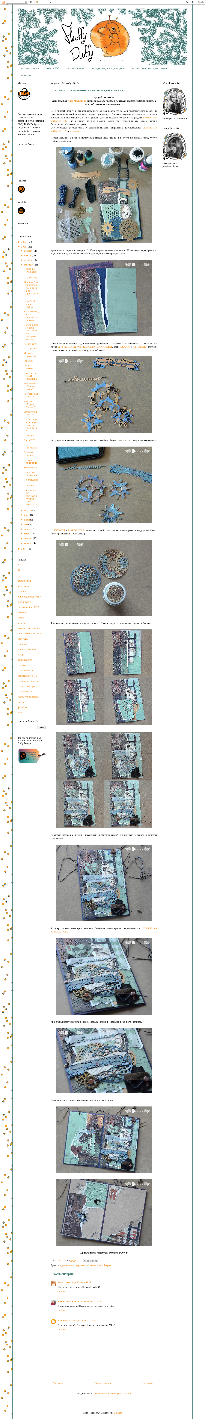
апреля (28, 529)
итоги (21, 617)
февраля (28, 538)
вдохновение (67, 1265)
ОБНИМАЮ (139, 346)
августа (28, 510)
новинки (22, 644)
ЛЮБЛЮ (125, 346)
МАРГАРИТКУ (104, 346)
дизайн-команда (75, 68)
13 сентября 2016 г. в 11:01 (77, 1282)
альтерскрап (24, 586)
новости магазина (27, 649)
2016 (24, 246)
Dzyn (60, 1282)
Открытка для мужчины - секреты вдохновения (31, 425)
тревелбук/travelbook (28, 696)
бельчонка (75, 131)
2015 (24, 549)
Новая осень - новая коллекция (31, 376)
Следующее (59, 1383)
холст (20, 712)
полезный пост (25, 670)
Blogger (117, 1413)
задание (22, 612)
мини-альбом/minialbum (30, 633)
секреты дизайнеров (100, 1265)
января (28, 543)
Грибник (28, 361)
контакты (26, 75)
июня (27, 519)
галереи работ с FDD (28, 607)
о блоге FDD (53, 68)
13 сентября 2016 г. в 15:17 (90, 1301)
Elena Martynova (67, 1301)
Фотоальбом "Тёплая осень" (30, 386)
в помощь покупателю (29, 596)
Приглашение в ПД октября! (31, 482)
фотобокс (22, 707)
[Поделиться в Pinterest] (96, 1260)
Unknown (63, 1320)
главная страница (30, 68)
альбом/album (24, 581)
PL (19, 570)
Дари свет (29, 435)
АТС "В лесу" (31, 348)
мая (26, 524)
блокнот (22, 591)
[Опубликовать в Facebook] (93, 1260)
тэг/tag (21, 702)
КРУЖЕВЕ (60, 530)
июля (27, 515)
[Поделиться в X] (90, 1260)
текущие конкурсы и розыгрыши (108, 68)
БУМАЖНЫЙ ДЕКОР (69, 346)
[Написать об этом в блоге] (87, 1260)
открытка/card (82, 1265)
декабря (28, 250)
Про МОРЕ (29, 440)
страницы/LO (25, 691)
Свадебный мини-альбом (29, 304)
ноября (28, 255)
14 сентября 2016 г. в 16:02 (82, 1320)
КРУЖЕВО (89, 346)
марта (27, 533)
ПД (19, 575)
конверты (22, 623)
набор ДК (23, 638)
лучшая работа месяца (29, 628)
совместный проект (28, 686)
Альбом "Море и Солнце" (29, 404)
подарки (22, 665)
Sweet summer (31, 467)
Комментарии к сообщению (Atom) (113, 1393)
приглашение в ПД (27, 675)
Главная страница (103, 1383)
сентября (29, 264)
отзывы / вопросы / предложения (149, 68)
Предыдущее (148, 1383)
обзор (20, 654)
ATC (20, 565)
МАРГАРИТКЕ (76, 530)
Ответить (63, 1291)
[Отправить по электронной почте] (84, 1260)
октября (28, 260)
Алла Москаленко (77, 101)
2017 (24, 242)
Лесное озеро (30, 344)
